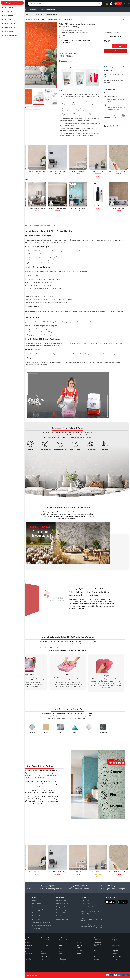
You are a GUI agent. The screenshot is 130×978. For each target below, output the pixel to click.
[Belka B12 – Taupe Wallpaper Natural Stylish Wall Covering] (118, 206)
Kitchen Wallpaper (61, 915)
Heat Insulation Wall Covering (41, 927)
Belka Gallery (36, 924)
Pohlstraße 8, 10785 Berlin (91, 931)
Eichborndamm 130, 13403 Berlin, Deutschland (90, 917)
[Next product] (128, 19)
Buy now (115, 56)
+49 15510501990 (86, 908)
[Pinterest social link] (113, 137)
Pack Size (62, 55)
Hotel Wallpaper (61, 921)
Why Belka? (35, 905)
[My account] (111, 3)
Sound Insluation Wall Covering (41, 930)
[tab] (27, 237)
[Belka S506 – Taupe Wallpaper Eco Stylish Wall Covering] (78, 168)
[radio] (71, 53)
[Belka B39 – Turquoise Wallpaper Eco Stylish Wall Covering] (78, 206)
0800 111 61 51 (85, 905)
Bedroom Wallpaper (62, 924)
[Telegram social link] (118, 137)
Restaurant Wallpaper (63, 918)
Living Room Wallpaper (63, 912)
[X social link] (111, 137)
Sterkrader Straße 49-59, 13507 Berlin (91, 925)
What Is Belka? (36, 908)
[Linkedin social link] (115, 137)
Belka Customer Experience (40, 933)
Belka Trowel (98, 217)
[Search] (100, 4)
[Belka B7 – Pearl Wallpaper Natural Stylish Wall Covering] (57, 206)
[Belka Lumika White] (80, 89)
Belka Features (36, 912)
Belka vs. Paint (36, 918)
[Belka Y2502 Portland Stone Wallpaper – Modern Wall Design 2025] (118, 168)
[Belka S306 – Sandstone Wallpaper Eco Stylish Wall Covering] (37, 168)
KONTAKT (84, 902)
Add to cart (119, 52)
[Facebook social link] (109, 137)
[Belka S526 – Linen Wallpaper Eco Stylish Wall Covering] (98, 168)
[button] (55, 97)
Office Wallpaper (61, 905)
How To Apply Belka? (38, 915)
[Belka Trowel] (98, 205)
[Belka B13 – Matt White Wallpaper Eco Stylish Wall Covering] (37, 206)
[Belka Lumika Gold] (67, 89)
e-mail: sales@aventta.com (89, 912)
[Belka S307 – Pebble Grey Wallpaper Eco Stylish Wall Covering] (57, 168)
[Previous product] (123, 19)
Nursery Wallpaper (62, 908)
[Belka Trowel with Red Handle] (92, 89)
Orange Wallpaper (26, 19)
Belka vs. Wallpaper (38, 921)
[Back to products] (125, 19)
